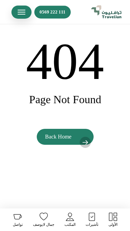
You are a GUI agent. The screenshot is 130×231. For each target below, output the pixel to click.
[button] (21, 12)
